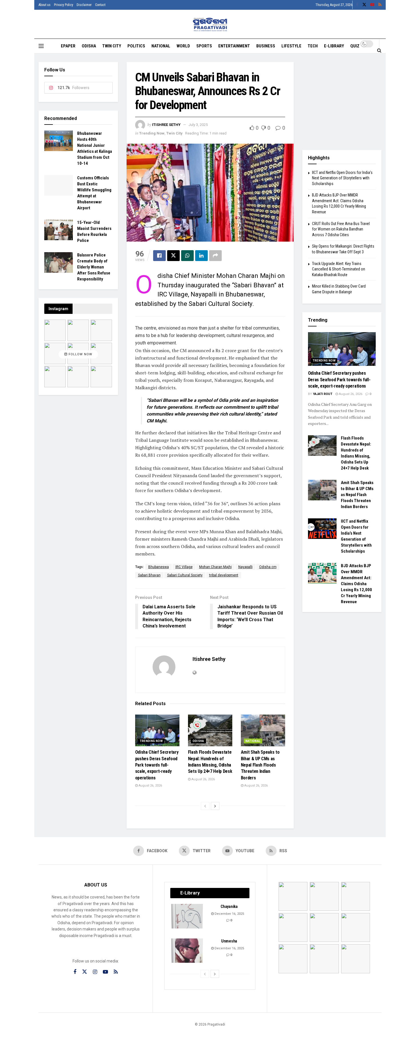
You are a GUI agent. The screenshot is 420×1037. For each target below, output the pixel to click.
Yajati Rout (322, 394)
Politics (136, 46)
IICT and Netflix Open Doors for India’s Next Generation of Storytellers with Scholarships (342, 178)
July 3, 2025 (198, 125)
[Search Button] (379, 50)
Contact (100, 5)
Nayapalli (245, 567)
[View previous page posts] (205, 806)
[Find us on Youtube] (372, 5)
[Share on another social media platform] (215, 255)
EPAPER (68, 46)
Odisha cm (268, 567)
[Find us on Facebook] (357, 5)
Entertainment (234, 46)
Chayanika (229, 906)
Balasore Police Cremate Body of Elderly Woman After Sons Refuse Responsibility (93, 267)
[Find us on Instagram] (95, 972)
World (183, 46)
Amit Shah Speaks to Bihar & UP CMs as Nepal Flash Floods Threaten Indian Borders (260, 765)
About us (45, 5)
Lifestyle (291, 46)
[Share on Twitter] (173, 255)
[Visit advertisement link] (342, 101)
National (160, 46)
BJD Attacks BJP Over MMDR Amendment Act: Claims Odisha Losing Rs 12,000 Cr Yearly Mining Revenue (356, 583)
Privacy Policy (63, 5)
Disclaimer (84, 5)
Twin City (111, 46)
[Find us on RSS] (379, 5)
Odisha (89, 46)
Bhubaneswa (158, 567)
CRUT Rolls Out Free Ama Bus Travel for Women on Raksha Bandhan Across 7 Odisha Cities (341, 229)
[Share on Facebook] (159, 255)
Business (265, 46)
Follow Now (79, 354)
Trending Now (152, 133)
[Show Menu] (41, 46)
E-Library (334, 46)
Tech (313, 46)
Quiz (354, 46)
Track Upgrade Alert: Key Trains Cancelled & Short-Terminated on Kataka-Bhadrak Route (338, 269)
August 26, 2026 (150, 785)
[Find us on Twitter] (364, 5)
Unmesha (229, 941)
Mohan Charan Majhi (215, 567)
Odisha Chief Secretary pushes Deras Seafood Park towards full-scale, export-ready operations (157, 765)
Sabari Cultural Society (185, 575)
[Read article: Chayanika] (187, 916)
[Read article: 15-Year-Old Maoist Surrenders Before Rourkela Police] (58, 230)
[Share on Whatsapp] (187, 255)
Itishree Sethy (166, 125)
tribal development (223, 575)
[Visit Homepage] (210, 24)
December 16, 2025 (229, 914)
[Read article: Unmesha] (187, 950)
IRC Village (184, 567)
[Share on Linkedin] (201, 255)
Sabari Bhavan (149, 575)
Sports (204, 46)
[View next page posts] (215, 806)
